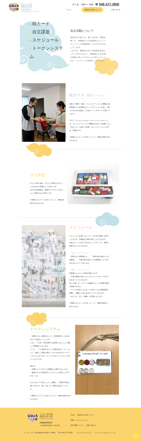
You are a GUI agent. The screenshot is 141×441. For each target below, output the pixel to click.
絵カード (40, 23)
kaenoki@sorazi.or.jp (108, 432)
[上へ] (135, 435)
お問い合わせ (91, 425)
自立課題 (40, 32)
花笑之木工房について (86, 415)
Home (72, 415)
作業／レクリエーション (79, 420)
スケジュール (44, 40)
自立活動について (77, 425)
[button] (44, 112)
